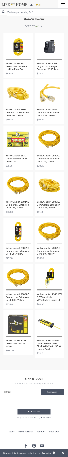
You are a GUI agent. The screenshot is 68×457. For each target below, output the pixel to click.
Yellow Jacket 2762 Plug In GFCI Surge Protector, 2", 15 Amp (47, 66)
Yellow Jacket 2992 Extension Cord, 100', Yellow (16, 343)
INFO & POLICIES (25, 432)
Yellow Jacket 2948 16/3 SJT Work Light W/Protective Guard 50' (49, 297)
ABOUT (12, 432)
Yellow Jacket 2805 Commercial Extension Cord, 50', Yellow (17, 112)
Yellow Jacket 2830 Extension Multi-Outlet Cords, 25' (17, 158)
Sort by (30, 26)
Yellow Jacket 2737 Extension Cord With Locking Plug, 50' (16, 66)
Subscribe (52, 392)
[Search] (3, 11)
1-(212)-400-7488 (42, 417)
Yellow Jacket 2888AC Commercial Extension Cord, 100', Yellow (17, 297)
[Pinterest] (34, 445)
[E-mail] (42, 445)
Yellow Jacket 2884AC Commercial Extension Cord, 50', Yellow (17, 205)
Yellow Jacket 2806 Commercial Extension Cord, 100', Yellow (48, 112)
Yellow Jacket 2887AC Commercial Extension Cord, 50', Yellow (48, 251)
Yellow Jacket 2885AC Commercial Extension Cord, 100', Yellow (48, 205)
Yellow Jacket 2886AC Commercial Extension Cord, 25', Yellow (17, 251)
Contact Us (34, 411)
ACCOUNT (41, 432)
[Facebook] (26, 445)
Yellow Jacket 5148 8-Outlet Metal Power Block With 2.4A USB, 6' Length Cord (49, 345)
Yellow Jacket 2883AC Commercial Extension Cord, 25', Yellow (48, 158)
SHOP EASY (54, 432)
